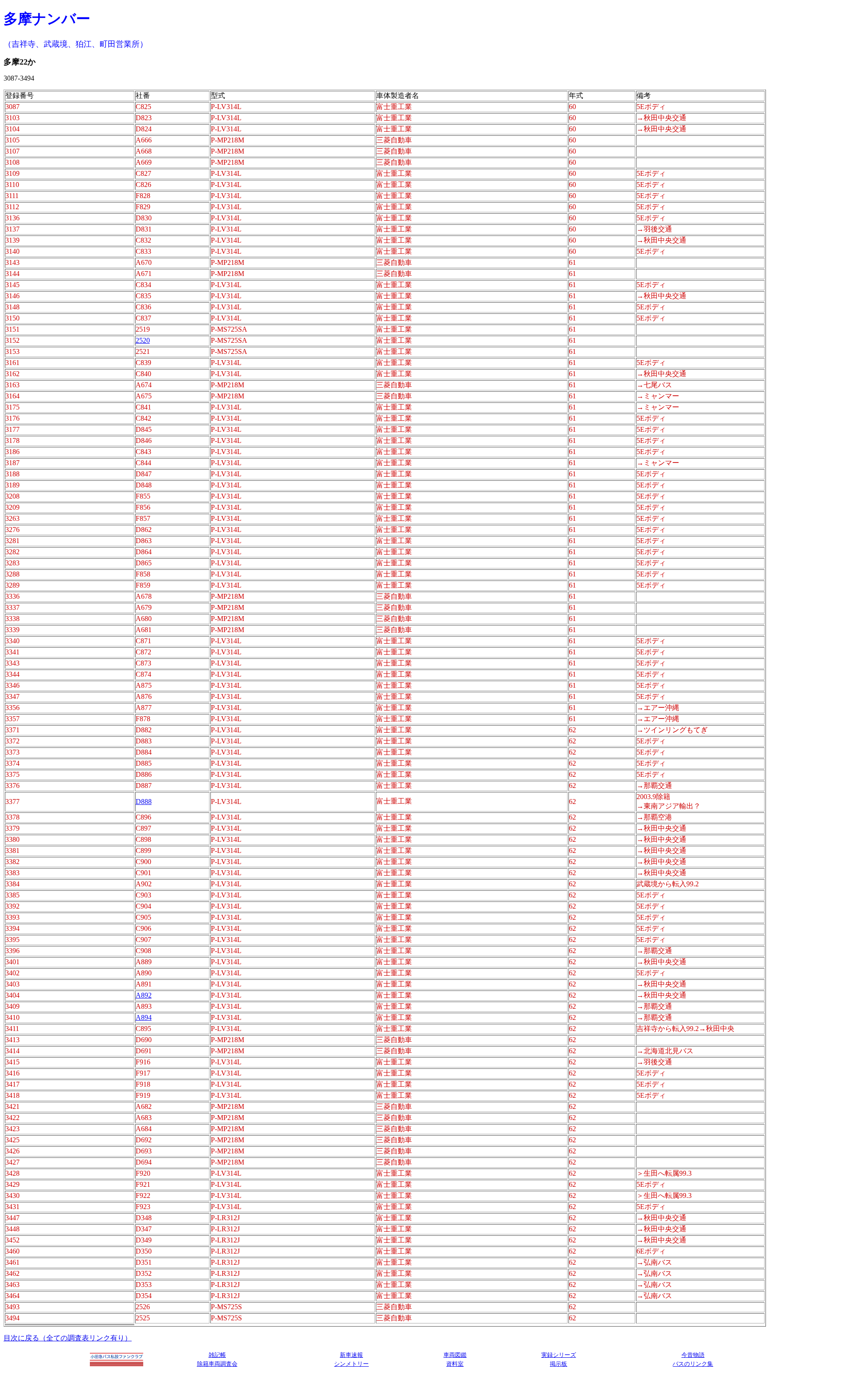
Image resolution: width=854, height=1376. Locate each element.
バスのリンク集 (693, 1363)
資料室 (454, 1363)
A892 (144, 995)
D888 (144, 801)
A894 (144, 1017)
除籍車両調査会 (217, 1363)
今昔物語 (693, 1355)
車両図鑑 (455, 1355)
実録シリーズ (558, 1355)
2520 (143, 340)
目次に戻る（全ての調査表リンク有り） (68, 1338)
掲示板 (558, 1363)
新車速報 (351, 1355)
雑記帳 (217, 1355)
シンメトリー (351, 1363)
